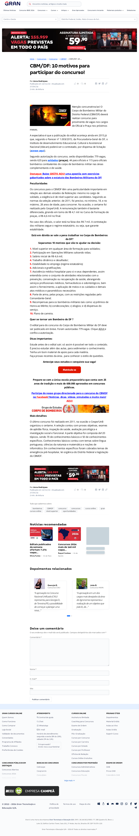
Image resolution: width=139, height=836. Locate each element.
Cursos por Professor (81, 750)
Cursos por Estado (80, 746)
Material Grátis (112, 721)
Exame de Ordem (79, 726)
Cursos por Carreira (80, 742)
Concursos (41, 10)
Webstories (131, 10)
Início (32, 59)
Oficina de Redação (80, 754)
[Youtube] (117, 804)
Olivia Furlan (35, 556)
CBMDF (63, 59)
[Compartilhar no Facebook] (95, 83)
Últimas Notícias (9, 10)
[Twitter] (135, 804)
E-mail (33, 679)
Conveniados (7, 738)
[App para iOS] (108, 804)
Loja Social (6, 730)
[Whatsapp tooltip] (126, 804)
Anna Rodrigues (40, 81)
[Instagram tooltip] (121, 804)
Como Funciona (8, 721)
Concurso (53, 59)
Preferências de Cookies (12, 750)
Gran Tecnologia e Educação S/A (61, 819)
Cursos (53, 10)
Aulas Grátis (111, 730)
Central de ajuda (46, 717)
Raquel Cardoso (64, 553)
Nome (33, 669)
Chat (41, 721)
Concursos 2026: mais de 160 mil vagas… (67, 547)
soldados (53, 160)
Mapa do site (84, 804)
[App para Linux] (103, 804)
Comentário (36, 637)
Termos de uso (69, 804)
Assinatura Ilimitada (80, 717)
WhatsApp (43, 726)
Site (31, 689)
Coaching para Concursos (83, 721)
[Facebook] (131, 804)
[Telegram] (135, 808)
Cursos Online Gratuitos (82, 758)
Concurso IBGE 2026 (26, 10)
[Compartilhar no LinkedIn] (102, 83)
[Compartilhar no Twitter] (99, 83)
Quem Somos (8, 717)
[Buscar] (30, 4)
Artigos (64, 10)
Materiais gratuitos (114, 10)
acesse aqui (37, 150)
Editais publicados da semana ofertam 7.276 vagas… (40, 548)
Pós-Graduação (78, 734)
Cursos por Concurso (81, 738)
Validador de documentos (13, 734)
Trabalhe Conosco (10, 746)
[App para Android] (112, 804)
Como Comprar (8, 726)
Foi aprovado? (49, 745)
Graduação (76, 730)
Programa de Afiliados (11, 742)
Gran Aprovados (78, 10)
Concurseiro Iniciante (96, 10)
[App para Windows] (98, 804)
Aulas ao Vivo (112, 726)
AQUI (101, 329)
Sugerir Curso (112, 734)
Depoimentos (112, 717)
